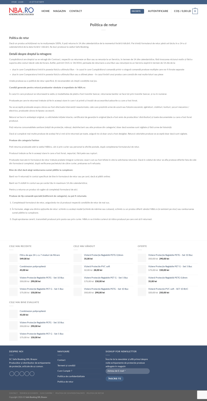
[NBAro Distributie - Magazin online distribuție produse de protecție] (23, 11)
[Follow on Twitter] (22, 373)
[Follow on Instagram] (17, 373)
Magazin (59, 11)
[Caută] (124, 11)
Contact (75, 11)
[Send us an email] (27, 373)
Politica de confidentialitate (71, 376)
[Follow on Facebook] (11, 373)
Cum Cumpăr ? (64, 371)
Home (46, 11)
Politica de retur (65, 382)
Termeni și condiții (66, 365)
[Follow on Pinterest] (32, 373)
